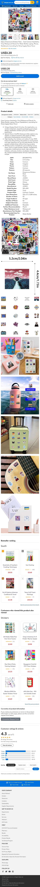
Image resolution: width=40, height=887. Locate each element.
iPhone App (5, 862)
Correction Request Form (10, 719)
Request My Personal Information (10, 854)
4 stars (3, 753)
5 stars (3, 751)
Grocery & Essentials (31, 6)
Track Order (15, 785)
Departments (7, 6)
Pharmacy (4, 830)
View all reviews (7, 745)
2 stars (3, 757)
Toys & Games (16, 117)
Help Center (30, 782)
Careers (4, 796)
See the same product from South (29, 605)
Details (15, 100)
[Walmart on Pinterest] (13, 871)
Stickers (31, 117)
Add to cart (20, 76)
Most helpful (33, 765)
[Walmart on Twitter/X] (6, 871)
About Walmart (6, 793)
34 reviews (13, 48)
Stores (3, 814)
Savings (21, 6)
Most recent (11, 765)
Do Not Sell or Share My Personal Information (14, 856)
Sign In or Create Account (15, 782)
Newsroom (5, 798)
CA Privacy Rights (6, 851)
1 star (3, 759)
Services (15, 6)
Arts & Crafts (25, 117)
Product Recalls (6, 838)
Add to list (10, 104)
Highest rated (21, 765)
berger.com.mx (17, 61)
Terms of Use (5, 846)
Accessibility (5, 835)
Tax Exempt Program (7, 840)
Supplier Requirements (8, 806)
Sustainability (5, 803)
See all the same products (32, 704)
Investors (4, 801)
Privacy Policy (5, 849)
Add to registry (30, 104)
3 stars (3, 755)
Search (36, 769)
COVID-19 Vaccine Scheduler (9, 828)
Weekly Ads (27, 785)
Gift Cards (4, 822)
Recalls (3, 833)
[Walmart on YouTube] (10, 871)
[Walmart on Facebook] (3, 871)
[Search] (32, 2)
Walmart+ (4, 819)
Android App (5, 865)
